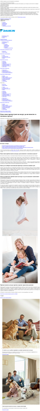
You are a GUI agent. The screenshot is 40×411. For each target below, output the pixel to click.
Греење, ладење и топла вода (7, 105)
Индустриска (4, 24)
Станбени (4, 22)
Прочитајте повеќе (5, 354)
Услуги (3, 37)
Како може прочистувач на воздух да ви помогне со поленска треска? (14, 145)
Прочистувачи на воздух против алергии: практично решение (12, 148)
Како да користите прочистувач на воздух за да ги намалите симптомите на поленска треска (17, 147)
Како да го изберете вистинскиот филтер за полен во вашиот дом (13, 146)
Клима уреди (4, 98)
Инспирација (4, 36)
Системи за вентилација (6, 106)
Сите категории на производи (7, 100)
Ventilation (4, 108)
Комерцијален (4, 23)
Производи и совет (5, 35)
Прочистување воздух (6, 107)
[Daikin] (7, 34)
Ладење (3, 104)
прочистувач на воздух (15, 150)
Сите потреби (4, 109)
